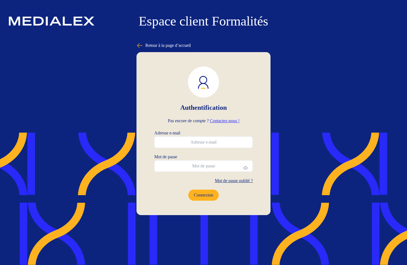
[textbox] (203, 142)
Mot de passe (165, 156)
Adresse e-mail (167, 133)
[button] (245, 168)
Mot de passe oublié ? (234, 180)
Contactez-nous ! (224, 120)
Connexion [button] (203, 195)
